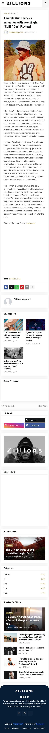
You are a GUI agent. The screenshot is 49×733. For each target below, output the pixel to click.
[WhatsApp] (16, 287)
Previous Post (8, 406)
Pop (24, 584)
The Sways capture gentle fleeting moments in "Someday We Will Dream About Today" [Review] (32, 637)
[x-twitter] (19, 713)
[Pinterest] (22, 287)
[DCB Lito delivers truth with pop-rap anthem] (13, 324)
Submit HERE (39, 728)
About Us (15, 728)
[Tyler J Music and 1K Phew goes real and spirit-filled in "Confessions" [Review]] (10, 662)
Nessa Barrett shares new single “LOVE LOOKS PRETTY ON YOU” (31, 673)
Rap (19, 279)
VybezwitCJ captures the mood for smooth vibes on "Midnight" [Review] (34, 337)
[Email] (27, 287)
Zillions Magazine (22, 299)
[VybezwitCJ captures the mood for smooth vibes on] (35, 324)
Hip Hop (24, 574)
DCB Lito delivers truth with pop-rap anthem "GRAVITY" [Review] (12, 335)
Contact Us (26, 728)
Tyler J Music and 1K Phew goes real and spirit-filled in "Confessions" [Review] (31, 661)
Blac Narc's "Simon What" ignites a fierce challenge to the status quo (24, 620)
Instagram (30, 223)
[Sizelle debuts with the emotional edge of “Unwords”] (10, 651)
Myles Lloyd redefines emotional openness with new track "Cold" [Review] (13, 365)
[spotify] (30, 713)
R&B (24, 588)
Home (6, 13)
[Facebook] (6, 287)
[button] (3, 3)
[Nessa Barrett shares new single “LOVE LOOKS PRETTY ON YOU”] (10, 675)
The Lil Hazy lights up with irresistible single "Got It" (20, 551)
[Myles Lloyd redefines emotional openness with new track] (13, 353)
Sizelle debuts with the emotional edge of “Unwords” (31, 649)
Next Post (42, 406)
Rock (24, 593)
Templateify (18, 724)
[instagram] (24, 713)
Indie (24, 579)
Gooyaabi (40, 724)
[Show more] (32, 287)
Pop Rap (14, 13)
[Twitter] (11, 287)
